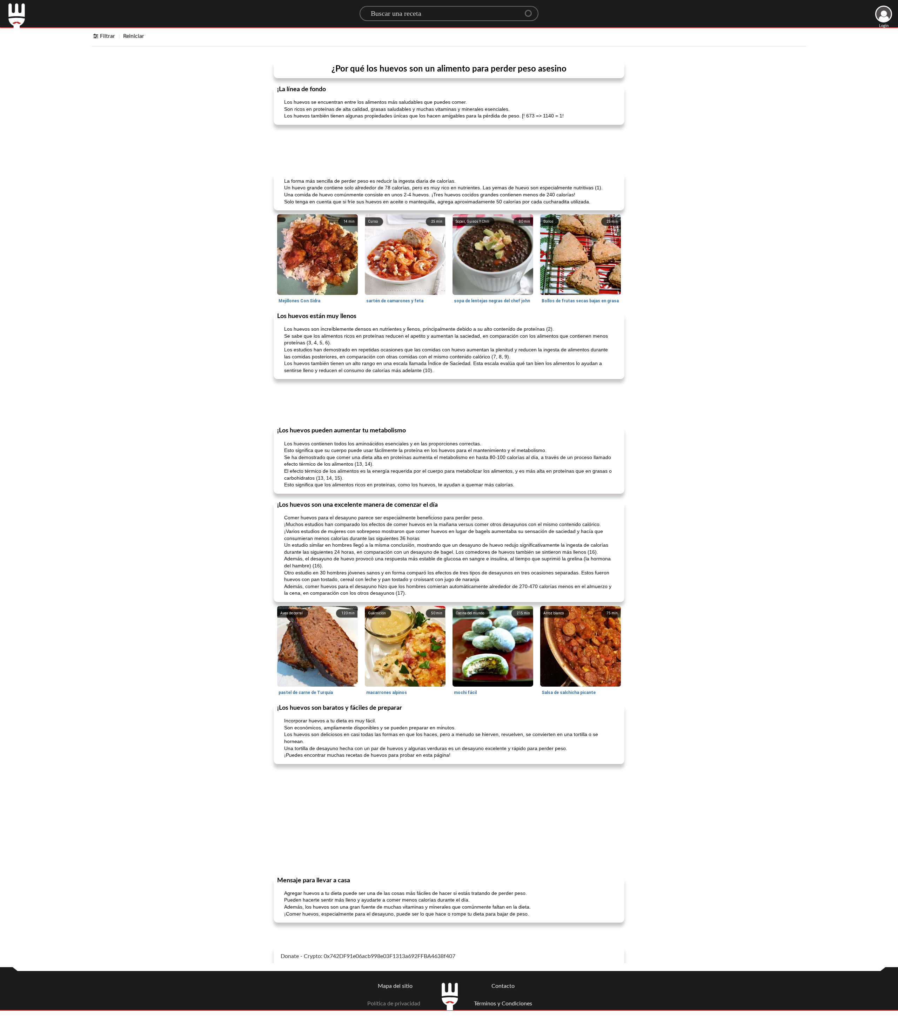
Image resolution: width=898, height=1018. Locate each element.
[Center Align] (530, 10)
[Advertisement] (449, 148)
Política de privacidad (393, 1003)
